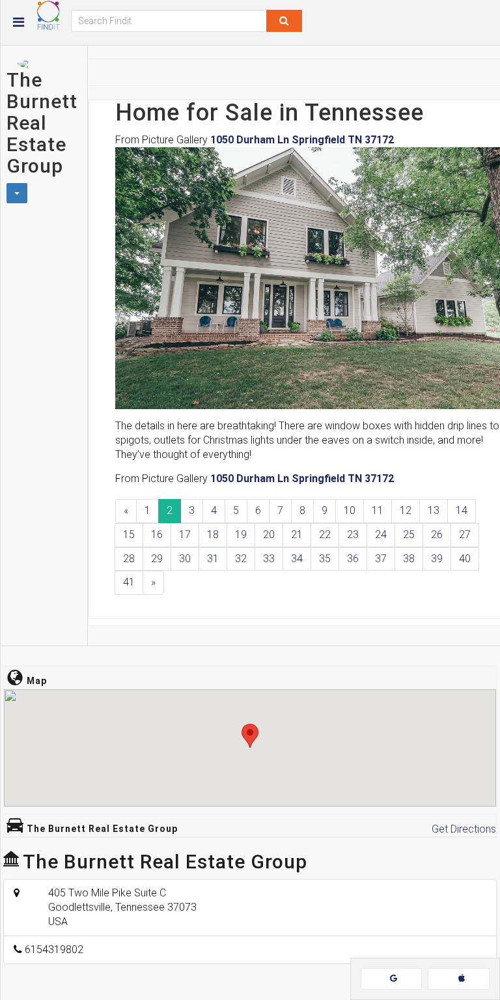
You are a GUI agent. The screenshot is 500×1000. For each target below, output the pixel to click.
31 (213, 558)
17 (185, 534)
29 (157, 558)
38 (409, 558)
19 (241, 534)
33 (269, 558)
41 (129, 582)
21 (297, 534)
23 (353, 534)
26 (437, 534)
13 (433, 510)
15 (129, 534)
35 (325, 558)
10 (349, 510)
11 (377, 510)
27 (465, 534)
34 (297, 558)
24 (381, 534)
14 (461, 510)
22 (325, 534)
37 (381, 558)
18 (213, 534)
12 (405, 510)
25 (409, 534)
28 (129, 558)
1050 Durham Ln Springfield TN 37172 (302, 140)
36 (353, 558)
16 (157, 534)
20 (269, 534)
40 (465, 558)
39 (437, 558)
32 (241, 558)
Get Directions (464, 829)
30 (185, 558)
